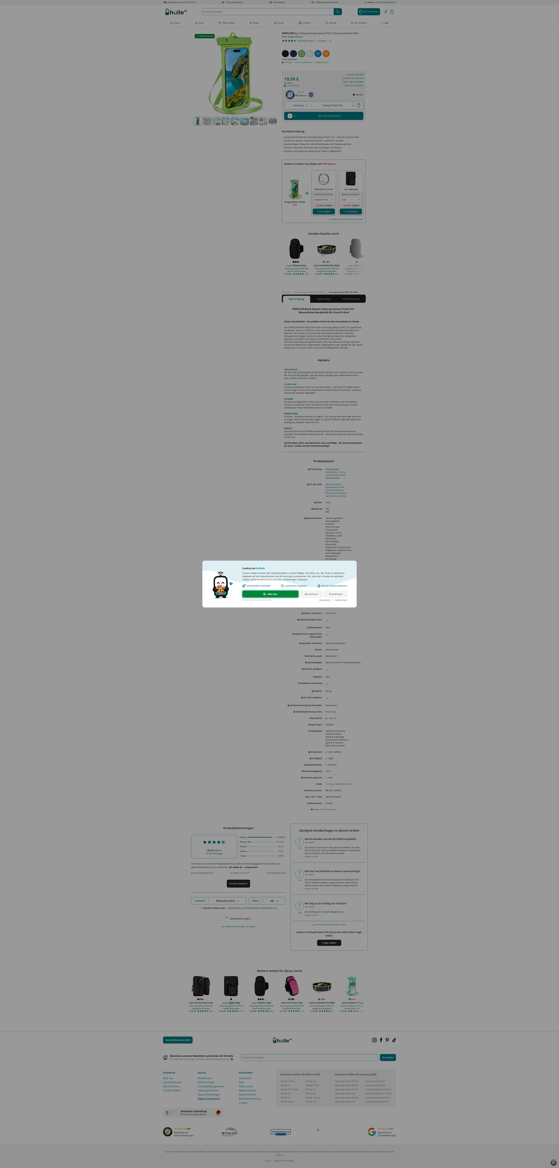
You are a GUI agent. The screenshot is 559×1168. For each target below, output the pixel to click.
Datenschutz (341, 599)
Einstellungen (336, 594)
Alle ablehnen (311, 594)
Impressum (324, 599)
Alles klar (272, 594)
